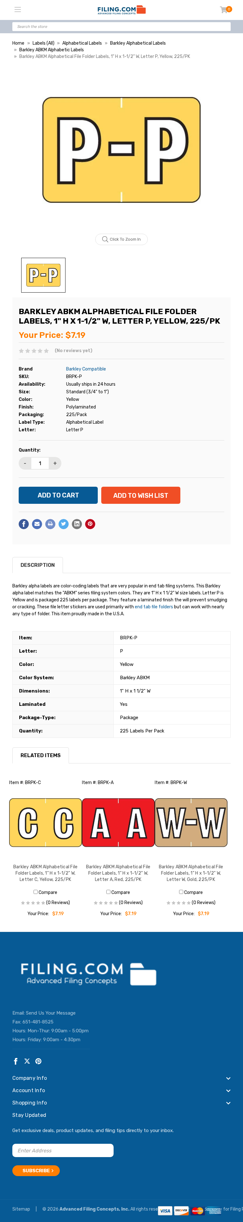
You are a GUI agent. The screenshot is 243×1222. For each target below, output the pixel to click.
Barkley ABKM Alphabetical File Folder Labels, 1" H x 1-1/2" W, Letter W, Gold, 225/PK (191, 873)
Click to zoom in (125, 239)
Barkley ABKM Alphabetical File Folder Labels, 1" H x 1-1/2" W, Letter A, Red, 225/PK (118, 873)
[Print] (50, 524)
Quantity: (29, 450)
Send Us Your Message (51, 1013)
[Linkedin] (77, 524)
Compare (47, 892)
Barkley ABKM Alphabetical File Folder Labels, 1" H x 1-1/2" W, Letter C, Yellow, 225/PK (45, 873)
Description (38, 565)
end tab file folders (154, 607)
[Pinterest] (90, 524)
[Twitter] (64, 524)
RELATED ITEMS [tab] (41, 755)
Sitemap (21, 1209)
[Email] (37, 524)
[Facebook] (24, 524)
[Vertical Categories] (17, 10)
